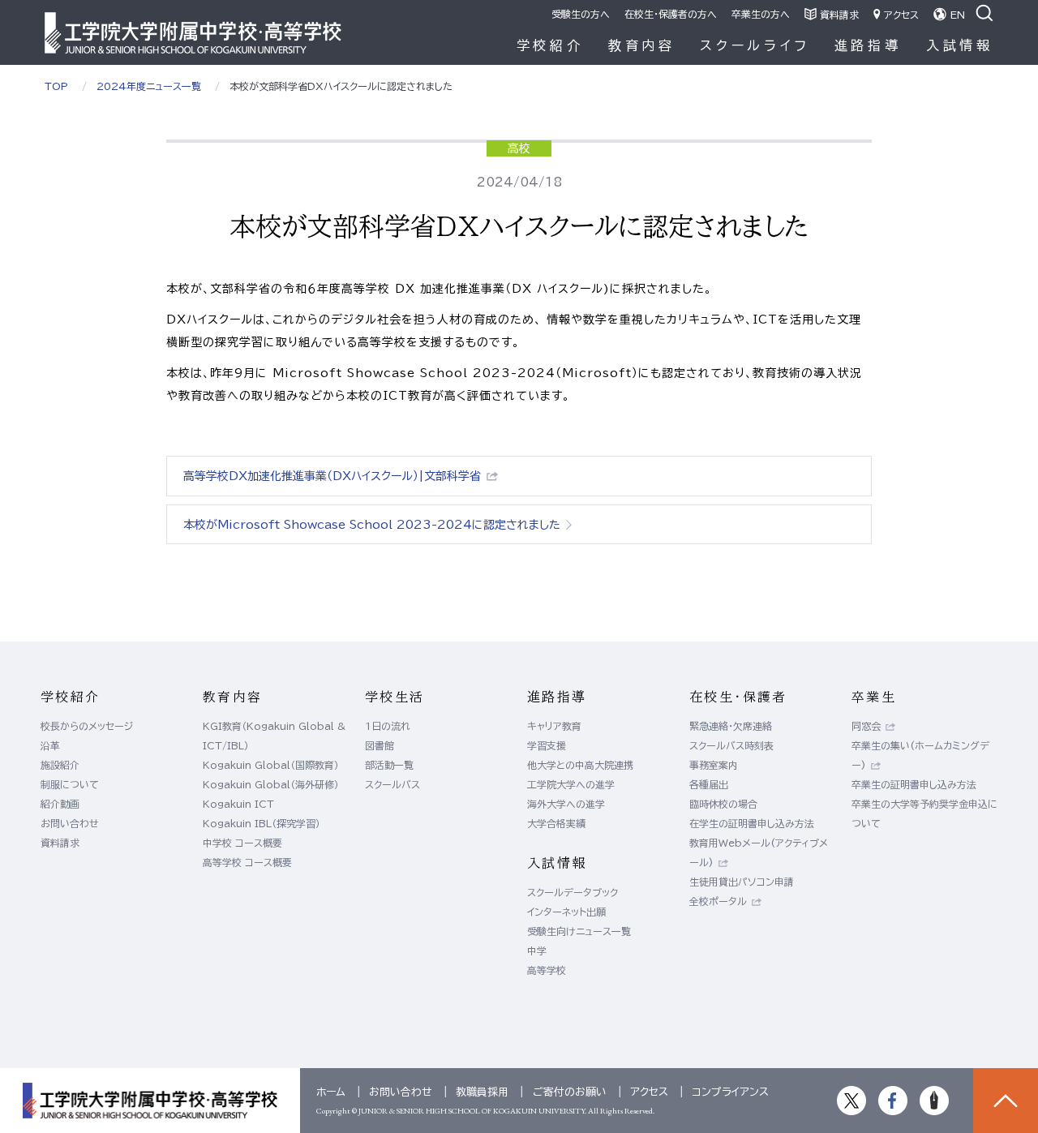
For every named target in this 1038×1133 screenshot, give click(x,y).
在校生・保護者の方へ (670, 14)
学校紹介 (550, 45)
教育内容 (642, 45)
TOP (56, 86)
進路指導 (868, 45)
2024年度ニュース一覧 (149, 86)
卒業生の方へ (760, 14)
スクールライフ (755, 45)
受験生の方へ (580, 14)
